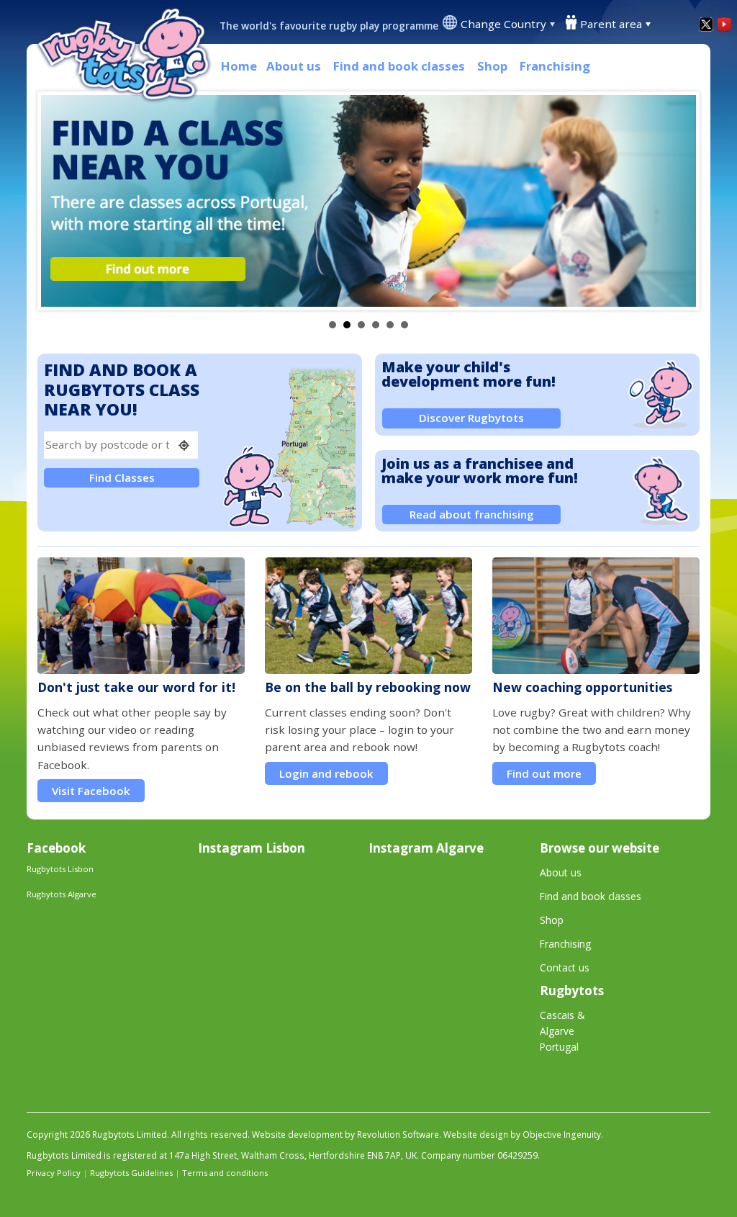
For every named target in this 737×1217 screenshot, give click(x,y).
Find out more (544, 773)
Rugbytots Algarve (61, 894)
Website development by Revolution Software (345, 1134)
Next (677, 200)
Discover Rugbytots (471, 417)
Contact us (564, 967)
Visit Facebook (91, 790)
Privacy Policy (54, 1172)
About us (293, 66)
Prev (59, 200)
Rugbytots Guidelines (131, 1172)
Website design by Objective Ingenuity (522, 1134)
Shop (492, 66)
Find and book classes (399, 66)
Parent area (611, 24)
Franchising (555, 66)
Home (239, 66)
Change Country (503, 24)
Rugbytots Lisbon (60, 868)
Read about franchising (472, 514)
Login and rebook (326, 773)
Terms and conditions (225, 1172)
